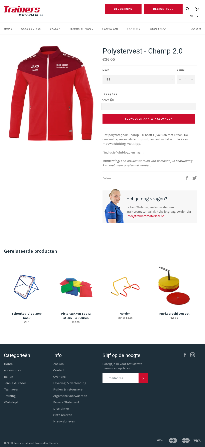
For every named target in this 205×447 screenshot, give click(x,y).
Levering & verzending (69, 383)
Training (134, 28)
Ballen (55, 28)
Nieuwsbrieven (64, 421)
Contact (58, 370)
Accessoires (31, 28)
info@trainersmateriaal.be (145, 216)
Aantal (181, 70)
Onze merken (62, 415)
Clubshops (123, 8)
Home (8, 28)
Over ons (59, 377)
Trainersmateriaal (24, 442)
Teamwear (110, 28)
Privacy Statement (66, 402)
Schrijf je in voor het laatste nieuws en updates (122, 366)
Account (196, 28)
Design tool (163, 8)
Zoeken (58, 364)
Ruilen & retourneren (68, 389)
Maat (105, 70)
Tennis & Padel (81, 28)
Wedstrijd (158, 28)
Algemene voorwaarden (70, 396)
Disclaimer (61, 408)
